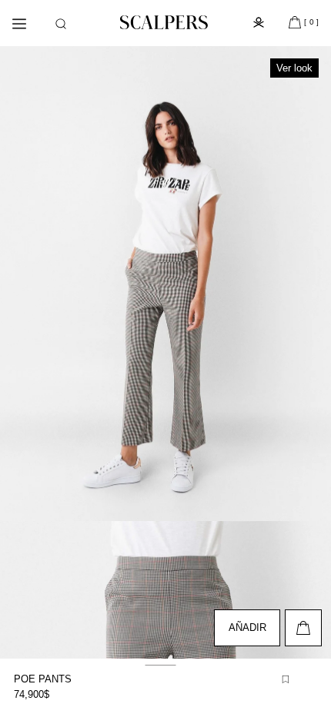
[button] (60, 23)
